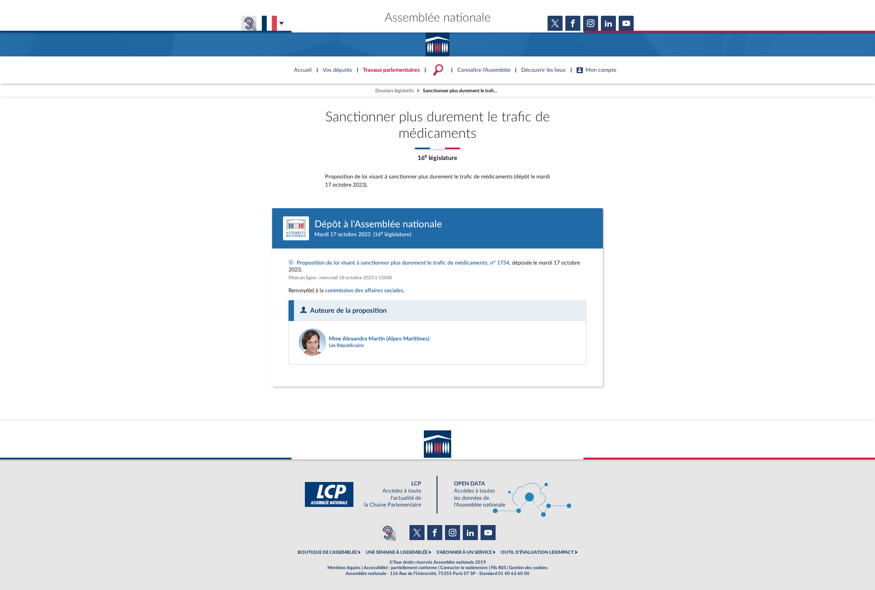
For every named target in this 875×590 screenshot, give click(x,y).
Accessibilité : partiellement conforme (400, 568)
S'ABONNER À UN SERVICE (464, 552)
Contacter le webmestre (464, 568)
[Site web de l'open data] (506, 494)
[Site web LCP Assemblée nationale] (368, 494)
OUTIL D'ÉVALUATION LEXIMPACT (537, 552)
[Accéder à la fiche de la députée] (365, 342)
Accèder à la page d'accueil (437, 42)
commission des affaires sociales (364, 290)
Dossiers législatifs (394, 90)
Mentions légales (344, 568)
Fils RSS (498, 568)
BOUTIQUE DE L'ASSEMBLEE (327, 552)
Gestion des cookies (528, 568)
